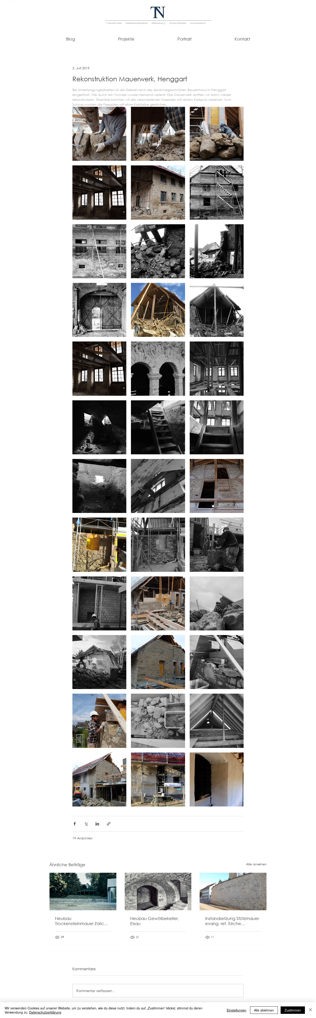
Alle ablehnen (264, 1010)
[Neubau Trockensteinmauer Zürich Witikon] (83, 891)
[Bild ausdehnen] (99, 134)
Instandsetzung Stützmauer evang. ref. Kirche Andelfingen (232, 921)
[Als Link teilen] (108, 824)
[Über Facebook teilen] (74, 824)
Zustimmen (293, 1010)
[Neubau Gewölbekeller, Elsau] (158, 891)
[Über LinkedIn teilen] (97, 824)
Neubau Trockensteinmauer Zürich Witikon (81, 921)
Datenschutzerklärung (45, 1012)
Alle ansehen (256, 864)
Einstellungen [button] (236, 1010)
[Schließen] (310, 1010)
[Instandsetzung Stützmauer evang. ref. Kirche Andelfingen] (233, 891)
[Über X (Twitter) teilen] (86, 824)
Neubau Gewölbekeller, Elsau (154, 921)
